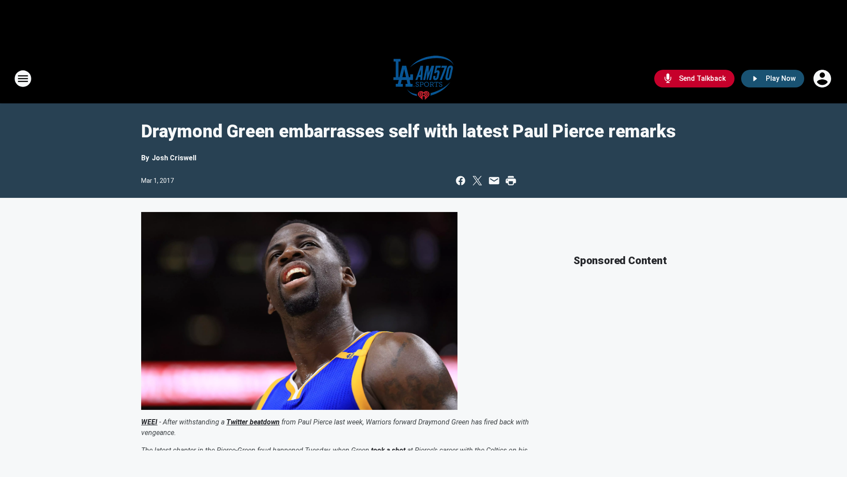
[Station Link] (424, 79)
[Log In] (823, 78)
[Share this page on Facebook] (460, 180)
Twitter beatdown (253, 422)
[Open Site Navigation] (23, 78)
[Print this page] (511, 180)
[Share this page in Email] (494, 180)
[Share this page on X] (477, 180)
